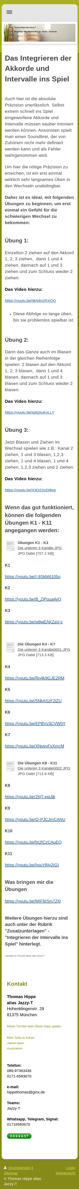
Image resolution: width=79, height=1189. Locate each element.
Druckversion (20, 1168)
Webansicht (65, 1173)
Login (70, 1168)
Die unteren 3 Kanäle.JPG (40, 548)
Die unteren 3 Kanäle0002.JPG (44, 768)
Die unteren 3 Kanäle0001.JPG (44, 650)
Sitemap (11, 1173)
